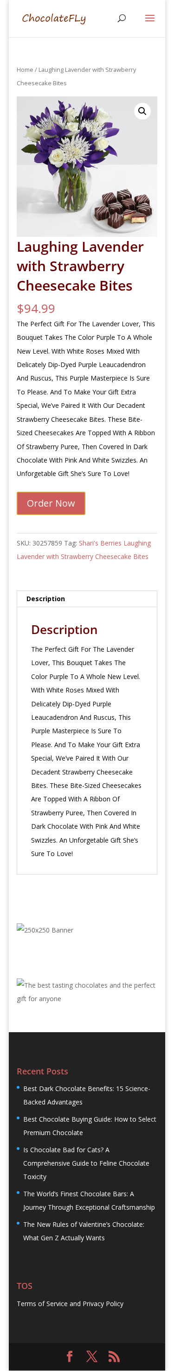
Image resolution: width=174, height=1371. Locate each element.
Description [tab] (45, 598)
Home (25, 69)
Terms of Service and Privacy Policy (70, 1303)
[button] (142, 111)
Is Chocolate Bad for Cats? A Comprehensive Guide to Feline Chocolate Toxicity (86, 1163)
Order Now (51, 503)
